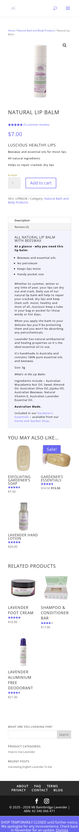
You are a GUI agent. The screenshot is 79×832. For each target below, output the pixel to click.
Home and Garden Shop (32, 421)
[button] (64, 45)
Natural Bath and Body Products (36, 30)
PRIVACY (18, 790)
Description (22, 220)
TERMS (52, 786)
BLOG (58, 790)
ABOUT (22, 786)
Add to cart (41, 183)
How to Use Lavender (21, 752)
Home (11, 30)
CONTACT (40, 790)
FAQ (37, 786)
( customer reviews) (36, 124)
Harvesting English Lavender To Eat (30, 767)
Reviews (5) (22, 227)
